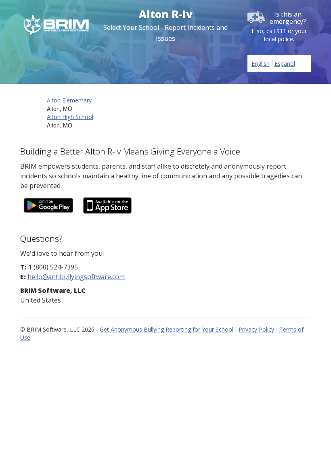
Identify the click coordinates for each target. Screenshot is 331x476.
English (260, 63)
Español (284, 63)
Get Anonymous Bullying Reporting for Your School (166, 329)
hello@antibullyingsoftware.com (76, 276)
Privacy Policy (256, 329)
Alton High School (70, 117)
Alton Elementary (69, 100)
